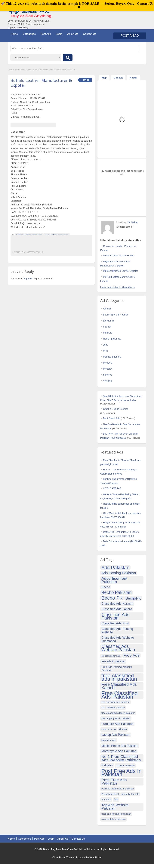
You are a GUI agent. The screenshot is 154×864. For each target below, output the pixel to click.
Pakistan (107, 765)
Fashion (20, 69)
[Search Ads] (67, 57)
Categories (29, 33)
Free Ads (131, 655)
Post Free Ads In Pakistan (121, 773)
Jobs (105, 344)
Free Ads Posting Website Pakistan (116, 668)
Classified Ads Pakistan (115, 616)
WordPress (96, 857)
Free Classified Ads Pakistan (119, 695)
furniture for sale (108, 729)
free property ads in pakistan (115, 718)
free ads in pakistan (113, 661)
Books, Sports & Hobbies (115, 314)
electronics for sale (111, 656)
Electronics (108, 320)
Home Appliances (112, 338)
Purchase (106, 799)
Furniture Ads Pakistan (117, 724)
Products (107, 362)
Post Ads (46, 33)
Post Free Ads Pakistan (114, 781)
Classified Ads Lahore (116, 609)
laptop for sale (108, 740)
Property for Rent (110, 794)
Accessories (31, 69)
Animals (107, 308)
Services (107, 375)
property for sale (130, 794)
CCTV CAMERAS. (112, 488)
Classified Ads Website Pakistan (118, 648)
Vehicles (107, 381)
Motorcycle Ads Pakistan (118, 751)
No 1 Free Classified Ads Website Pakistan (121, 758)
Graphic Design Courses (115, 409)
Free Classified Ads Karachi (119, 686)
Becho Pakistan (116, 592)
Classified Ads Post (115, 623)
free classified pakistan (113, 707)
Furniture (107, 332)
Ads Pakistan (115, 567)
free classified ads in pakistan (119, 677)
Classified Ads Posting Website (117, 630)
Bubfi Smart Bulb (111, 418)
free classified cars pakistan (115, 702)
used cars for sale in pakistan (116, 814)
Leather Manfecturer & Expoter (118, 255)
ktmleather (133, 222)
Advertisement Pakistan (114, 580)
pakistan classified (125, 765)
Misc (105, 350)
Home (14, 33)
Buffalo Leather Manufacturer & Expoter (41, 82)
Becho (105, 587)
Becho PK (112, 598)
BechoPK (133, 598)
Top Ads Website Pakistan (115, 806)
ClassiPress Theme (63, 857)
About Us (72, 33)
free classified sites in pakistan (118, 713)
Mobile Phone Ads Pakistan (119, 745)
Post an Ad (130, 35)
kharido (123, 729)
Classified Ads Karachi (117, 603)
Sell (116, 799)
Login (59, 33)
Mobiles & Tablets (112, 356)
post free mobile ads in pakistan (117, 788)
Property (107, 368)
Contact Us (89, 33)
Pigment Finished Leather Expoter (120, 271)
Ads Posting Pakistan (118, 573)
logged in (28, 278)
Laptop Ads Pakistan (115, 734)
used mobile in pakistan (113, 819)
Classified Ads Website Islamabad (117, 639)
